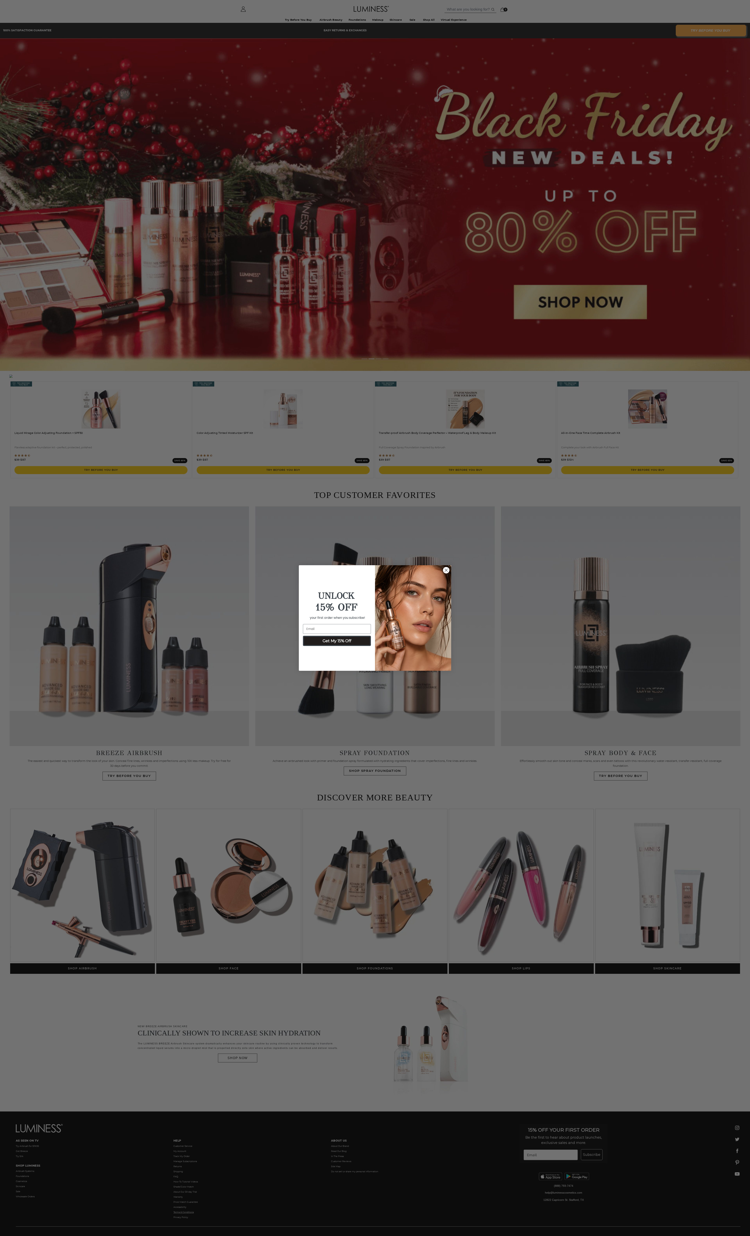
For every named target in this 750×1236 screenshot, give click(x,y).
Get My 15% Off (337, 641)
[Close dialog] (446, 570)
